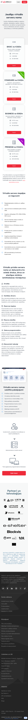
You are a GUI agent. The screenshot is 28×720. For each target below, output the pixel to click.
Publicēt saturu (5, 641)
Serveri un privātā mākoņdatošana (10, 633)
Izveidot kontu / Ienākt (7, 601)
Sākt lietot (14, 473)
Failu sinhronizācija (6, 623)
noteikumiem (7, 718)
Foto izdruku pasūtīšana (7, 643)
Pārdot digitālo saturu (7, 638)
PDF (12, 663)
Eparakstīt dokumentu (7, 678)
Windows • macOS (10, 661)
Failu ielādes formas (6, 636)
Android (13, 658)
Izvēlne (1, 2)
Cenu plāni (4, 603)
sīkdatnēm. (16, 718)
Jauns (24, 2)
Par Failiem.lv (4, 693)
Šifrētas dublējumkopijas (8, 631)
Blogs (3, 701)
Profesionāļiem (5, 606)
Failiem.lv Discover (6, 671)
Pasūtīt (14, 65)
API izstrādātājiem (6, 696)
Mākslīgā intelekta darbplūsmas (10, 626)
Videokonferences (6, 676)
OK (25, 717)
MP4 (15, 663)
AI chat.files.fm (5, 673)
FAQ (2, 698)
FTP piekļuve (4, 668)
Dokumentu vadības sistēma (9, 628)
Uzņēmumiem (5, 608)
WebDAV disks (5, 666)
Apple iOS (20, 658)
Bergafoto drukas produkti (8, 646)
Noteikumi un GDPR (6, 611)
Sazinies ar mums (6, 691)
